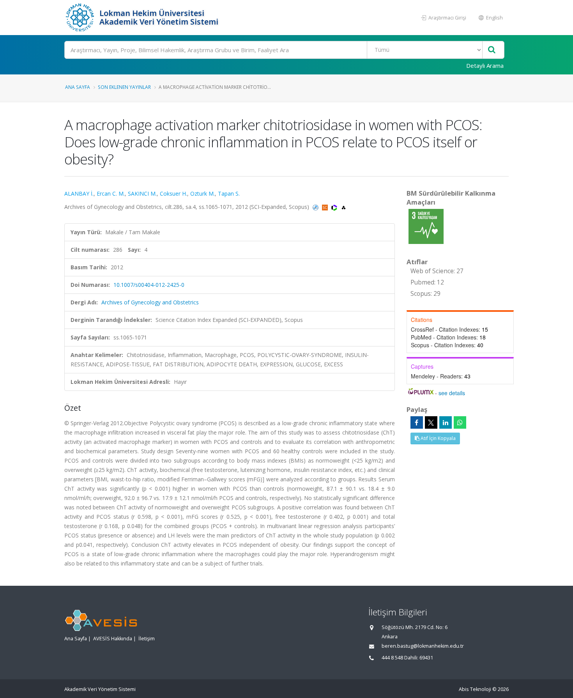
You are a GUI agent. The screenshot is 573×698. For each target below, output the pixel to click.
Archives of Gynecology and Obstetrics (150, 302)
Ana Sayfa (77, 87)
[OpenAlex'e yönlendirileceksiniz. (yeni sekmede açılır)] (344, 206)
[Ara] (491, 50)
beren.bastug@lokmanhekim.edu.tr (423, 646)
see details (452, 393)
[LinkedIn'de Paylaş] (445, 422)
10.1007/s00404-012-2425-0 (148, 284)
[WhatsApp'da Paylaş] (460, 422)
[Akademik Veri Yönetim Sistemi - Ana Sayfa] (80, 17)
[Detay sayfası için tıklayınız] (426, 226)
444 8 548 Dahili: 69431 (407, 657)
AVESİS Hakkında (112, 638)
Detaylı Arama (485, 65)
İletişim (146, 638)
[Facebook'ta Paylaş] (416, 422)
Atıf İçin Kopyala (437, 438)
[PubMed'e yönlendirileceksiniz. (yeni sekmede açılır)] (316, 206)
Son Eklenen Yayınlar (124, 87)
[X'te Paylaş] (431, 422)
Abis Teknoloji (475, 689)
